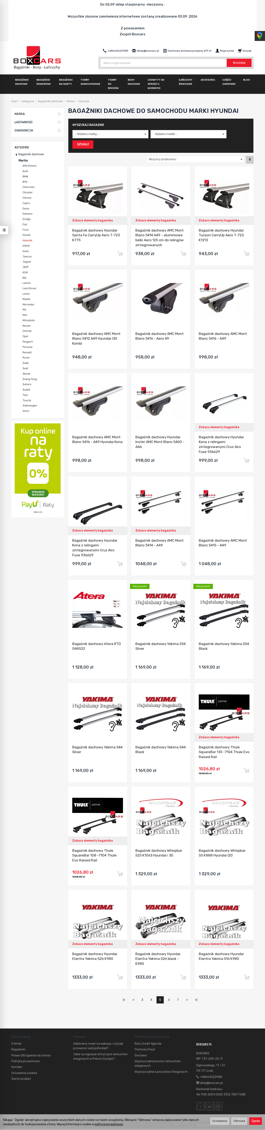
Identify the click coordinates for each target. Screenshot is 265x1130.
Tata (25, 395)
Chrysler (28, 192)
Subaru (27, 384)
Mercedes (28, 304)
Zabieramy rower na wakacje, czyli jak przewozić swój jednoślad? (98, 1046)
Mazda (26, 299)
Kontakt (16, 1067)
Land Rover (29, 288)
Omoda (27, 331)
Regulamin (18, 1049)
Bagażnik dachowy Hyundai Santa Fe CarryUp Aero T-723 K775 (96, 235)
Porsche (28, 347)
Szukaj (83, 144)
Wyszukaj (239, 63)
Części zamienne (229, 81)
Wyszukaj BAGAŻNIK (88, 125)
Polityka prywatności (25, 1061)
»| (196, 1000)
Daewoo (28, 213)
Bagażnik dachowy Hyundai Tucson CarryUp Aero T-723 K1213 (221, 235)
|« (124, 1000)
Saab (26, 363)
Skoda (26, 373)
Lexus (26, 293)
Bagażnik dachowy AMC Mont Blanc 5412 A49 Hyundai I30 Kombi (96, 339)
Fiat (25, 224)
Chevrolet (28, 187)
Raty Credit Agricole (148, 1043)
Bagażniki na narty (66, 81)
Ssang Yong (30, 379)
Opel (25, 336)
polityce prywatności (109, 1124)
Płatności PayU (145, 1049)
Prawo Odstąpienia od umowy (31, 1055)
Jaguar (27, 261)
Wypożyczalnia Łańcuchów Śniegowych (161, 1072)
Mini (25, 315)
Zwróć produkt (21, 1079)
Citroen (27, 197)
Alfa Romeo (30, 165)
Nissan (27, 325)
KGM (25, 272)
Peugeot (28, 341)
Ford (25, 229)
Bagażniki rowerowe (43, 81)
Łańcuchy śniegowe (185, 81)
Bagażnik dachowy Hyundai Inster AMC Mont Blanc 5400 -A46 (159, 442)
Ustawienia (219, 1121)
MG (24, 309)
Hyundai (27, 240)
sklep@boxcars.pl (211, 1083)
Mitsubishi (29, 320)
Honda (26, 235)
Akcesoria (208, 79)
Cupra (26, 203)
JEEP (26, 267)
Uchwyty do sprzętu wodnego (156, 84)
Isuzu (26, 251)
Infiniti (26, 245)
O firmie (16, 1043)
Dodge (27, 219)
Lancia (26, 283)
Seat (25, 368)
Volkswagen (30, 405)
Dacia (26, 208)
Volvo (26, 411)
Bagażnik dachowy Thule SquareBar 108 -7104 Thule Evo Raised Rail (94, 855)
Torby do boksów (113, 84)
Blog (246, 79)
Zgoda (255, 1121)
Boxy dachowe (134, 81)
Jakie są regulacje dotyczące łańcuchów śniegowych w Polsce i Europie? (100, 1056)
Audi (25, 171)
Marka (23, 160)
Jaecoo (27, 256)
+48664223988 (210, 1077)
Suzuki (26, 389)
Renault (27, 352)
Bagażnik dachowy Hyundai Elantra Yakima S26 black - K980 (157, 959)
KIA (24, 277)
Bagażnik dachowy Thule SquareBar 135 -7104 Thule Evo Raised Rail (224, 752)
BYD (25, 181)
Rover (26, 357)
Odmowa (239, 1121)
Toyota (27, 400)
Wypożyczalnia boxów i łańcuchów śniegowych (158, 1064)
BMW (25, 176)
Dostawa (141, 1055)
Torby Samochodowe (90, 81)
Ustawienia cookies (24, 1073)
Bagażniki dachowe (22, 81)
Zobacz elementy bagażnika (92, 220)
